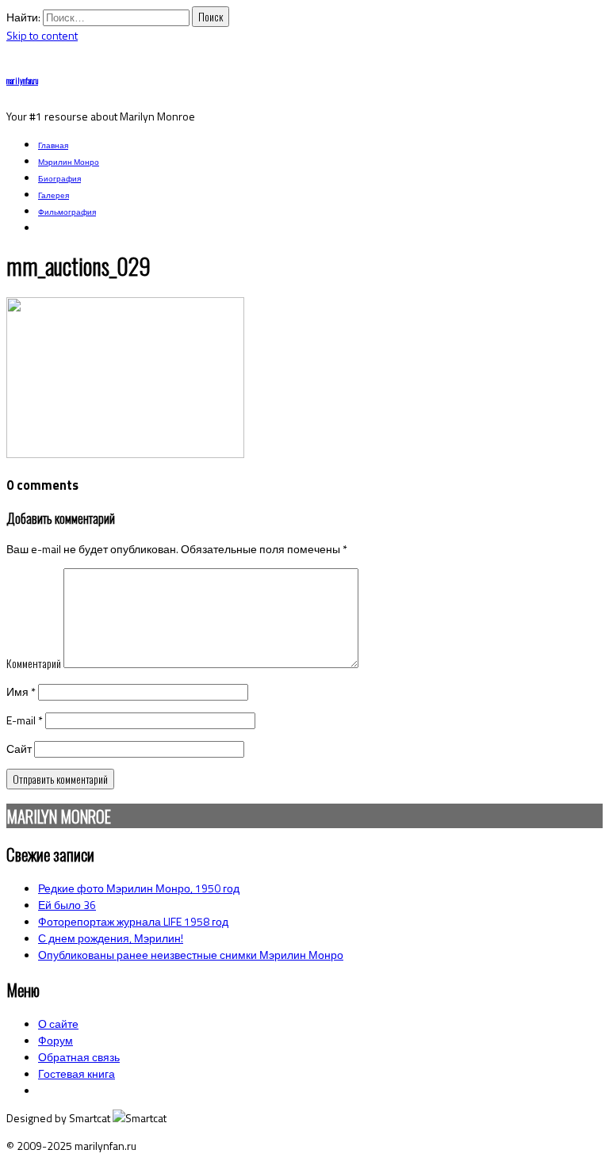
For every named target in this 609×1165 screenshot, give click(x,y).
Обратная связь (79, 1056)
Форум (55, 1040)
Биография (59, 179)
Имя (21, 691)
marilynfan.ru (22, 80)
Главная (53, 145)
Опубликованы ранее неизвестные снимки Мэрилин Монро (190, 954)
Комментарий (33, 663)
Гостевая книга (76, 1073)
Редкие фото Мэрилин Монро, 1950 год (138, 888)
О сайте (58, 1023)
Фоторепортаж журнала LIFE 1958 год (133, 921)
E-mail (24, 720)
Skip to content (42, 35)
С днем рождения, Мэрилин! (110, 938)
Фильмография (67, 212)
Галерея (53, 195)
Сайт (19, 748)
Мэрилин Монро (68, 162)
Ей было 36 (67, 904)
